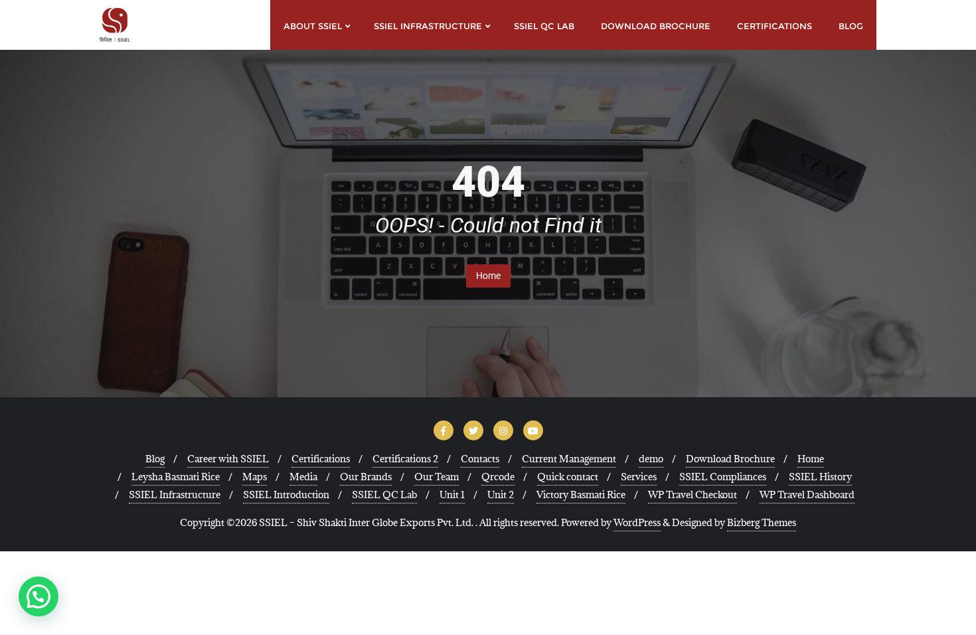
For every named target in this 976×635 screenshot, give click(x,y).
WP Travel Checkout (692, 494)
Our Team (436, 476)
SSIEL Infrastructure (174, 494)
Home (488, 275)
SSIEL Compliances (722, 476)
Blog (155, 458)
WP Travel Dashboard (807, 494)
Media (303, 476)
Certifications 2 (405, 458)
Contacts (480, 458)
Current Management (569, 458)
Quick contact (567, 476)
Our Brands (366, 476)
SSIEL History (820, 476)
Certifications (320, 458)
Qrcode (498, 476)
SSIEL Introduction (286, 494)
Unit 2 (500, 494)
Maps (254, 476)
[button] (38, 596)
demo (651, 458)
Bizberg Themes (761, 522)
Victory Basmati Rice (580, 494)
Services (639, 476)
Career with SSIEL (228, 458)
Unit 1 (452, 494)
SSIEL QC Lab (384, 494)
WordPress (637, 522)
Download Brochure (730, 458)
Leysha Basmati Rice (175, 476)
